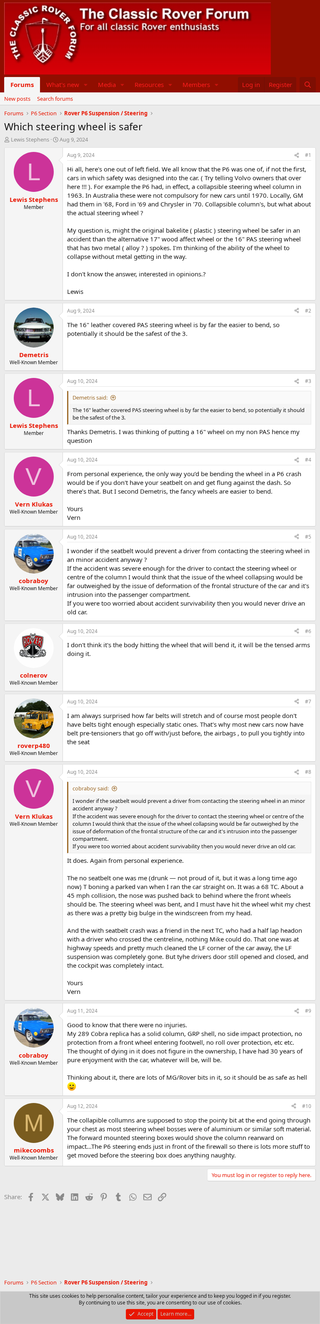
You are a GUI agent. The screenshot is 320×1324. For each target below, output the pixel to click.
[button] (86, 84)
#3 (308, 381)
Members (196, 84)
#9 (308, 1010)
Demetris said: (90, 397)
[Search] (308, 84)
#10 (306, 1106)
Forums (22, 84)
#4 (308, 459)
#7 (308, 701)
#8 (308, 771)
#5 (308, 536)
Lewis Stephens (30, 139)
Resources (149, 84)
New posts (17, 98)
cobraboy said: (90, 788)
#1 (308, 155)
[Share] (296, 155)
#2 (308, 310)
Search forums (55, 98)
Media (107, 84)
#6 (308, 631)
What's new (62, 84)
